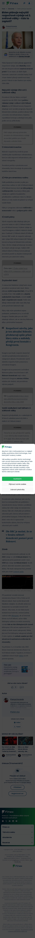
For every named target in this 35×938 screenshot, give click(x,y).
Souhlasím (17, 479)
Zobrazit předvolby (17, 489)
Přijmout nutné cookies (17, 484)
